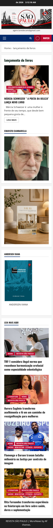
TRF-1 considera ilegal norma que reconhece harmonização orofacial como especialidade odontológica (23, 365)
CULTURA (12, 91)
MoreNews (35, 521)
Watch (46, 38)
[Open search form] (31, 38)
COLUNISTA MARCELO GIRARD (20, 87)
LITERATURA (13, 397)
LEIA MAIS (13, 120)
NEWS (10, 354)
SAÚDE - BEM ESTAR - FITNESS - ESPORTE (25, 447)
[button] (4, 38)
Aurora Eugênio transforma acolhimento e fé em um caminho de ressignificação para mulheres (24, 412)
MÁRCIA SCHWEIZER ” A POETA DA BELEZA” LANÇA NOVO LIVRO (26, 80)
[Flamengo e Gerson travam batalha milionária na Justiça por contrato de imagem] (26, 436)
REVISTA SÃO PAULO (25, 354)
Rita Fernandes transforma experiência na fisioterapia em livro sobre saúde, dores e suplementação (26, 506)
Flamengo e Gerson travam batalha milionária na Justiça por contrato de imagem (25, 459)
